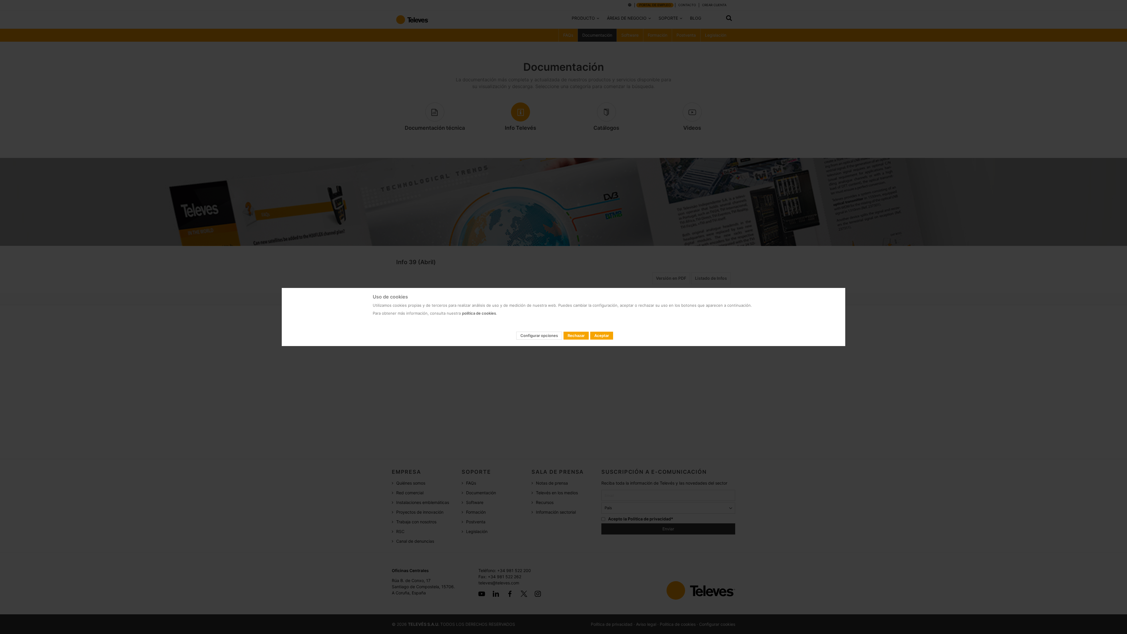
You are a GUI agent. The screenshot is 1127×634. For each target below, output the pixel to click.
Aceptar (601, 335)
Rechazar (576, 335)
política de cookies (479, 313)
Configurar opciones (539, 335)
